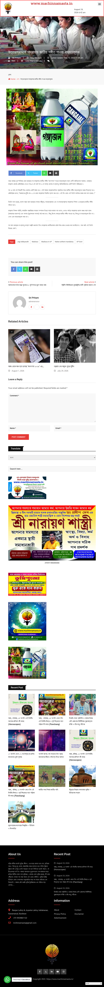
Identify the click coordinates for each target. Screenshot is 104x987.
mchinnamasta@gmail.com (24, 923)
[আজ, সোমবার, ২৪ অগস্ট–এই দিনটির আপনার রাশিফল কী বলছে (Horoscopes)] (21, 704)
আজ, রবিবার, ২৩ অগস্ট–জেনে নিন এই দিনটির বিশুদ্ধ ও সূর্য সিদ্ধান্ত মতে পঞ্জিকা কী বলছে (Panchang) (21, 792)
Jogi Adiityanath (23, 242)
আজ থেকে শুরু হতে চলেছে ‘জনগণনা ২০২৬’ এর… (26, 366)
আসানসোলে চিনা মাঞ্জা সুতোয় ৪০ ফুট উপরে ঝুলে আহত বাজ (27, 285)
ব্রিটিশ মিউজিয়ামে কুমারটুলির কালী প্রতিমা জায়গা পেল (79, 285)
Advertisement (60, 918)
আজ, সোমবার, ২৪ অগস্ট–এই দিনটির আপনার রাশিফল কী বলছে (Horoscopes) (20, 721)
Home (12, 79)
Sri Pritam (34, 297)
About (56, 910)
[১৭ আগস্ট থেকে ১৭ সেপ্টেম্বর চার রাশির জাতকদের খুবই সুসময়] (21, 740)
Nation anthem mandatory (64, 242)
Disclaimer (79, 914)
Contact (78, 910)
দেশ (9, 74)
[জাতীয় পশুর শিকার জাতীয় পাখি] (52, 776)
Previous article (16, 282)
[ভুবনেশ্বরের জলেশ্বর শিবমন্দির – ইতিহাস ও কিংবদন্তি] (21, 812)
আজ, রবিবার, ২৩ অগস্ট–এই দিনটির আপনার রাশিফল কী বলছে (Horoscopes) (80, 757)
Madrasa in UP (46, 242)
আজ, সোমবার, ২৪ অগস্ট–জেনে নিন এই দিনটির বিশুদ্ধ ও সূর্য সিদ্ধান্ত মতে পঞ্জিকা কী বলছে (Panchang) (51, 721)
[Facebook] (13, 269)
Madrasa (35, 242)
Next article (89, 282)
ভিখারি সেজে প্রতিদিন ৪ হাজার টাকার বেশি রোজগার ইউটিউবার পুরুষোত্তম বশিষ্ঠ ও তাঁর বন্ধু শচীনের (81, 721)
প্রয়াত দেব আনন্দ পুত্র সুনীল (64, 366)
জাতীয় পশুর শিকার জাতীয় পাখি (48, 789)
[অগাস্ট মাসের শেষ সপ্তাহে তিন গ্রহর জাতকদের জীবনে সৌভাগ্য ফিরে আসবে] (52, 740)
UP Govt (79, 242)
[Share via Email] (50, 173)
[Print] (56, 173)
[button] (100, 4)
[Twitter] (19, 269)
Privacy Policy (60, 914)
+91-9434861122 (20, 918)
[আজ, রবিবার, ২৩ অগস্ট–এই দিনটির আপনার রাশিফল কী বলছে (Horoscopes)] (82, 740)
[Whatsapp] (44, 173)
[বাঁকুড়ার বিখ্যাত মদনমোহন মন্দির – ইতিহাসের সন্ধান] (82, 776)
